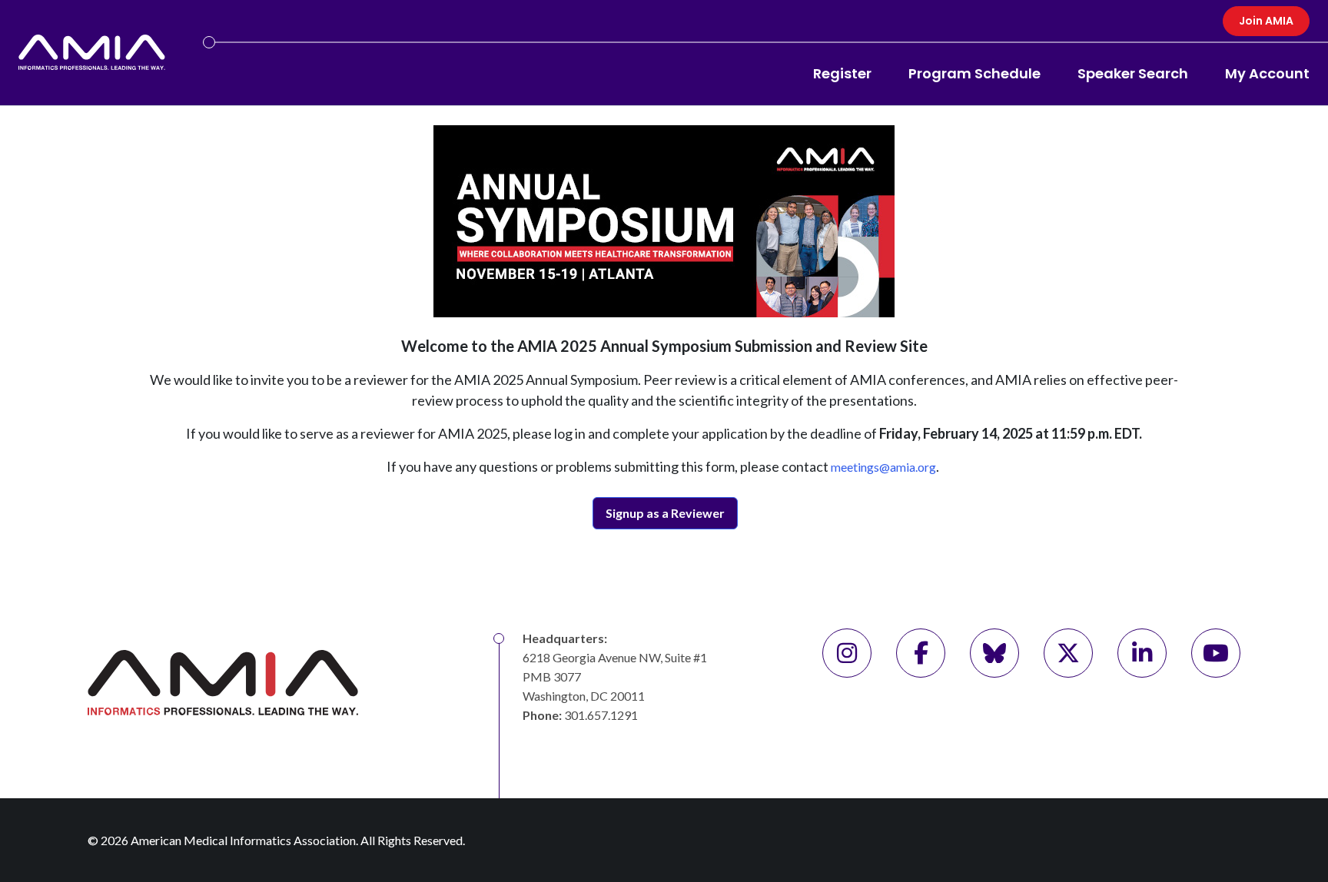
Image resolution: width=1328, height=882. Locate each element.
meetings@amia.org (883, 466)
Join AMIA (1266, 20)
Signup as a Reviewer (665, 513)
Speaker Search (1132, 73)
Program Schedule (974, 73)
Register (842, 73)
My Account (1267, 73)
